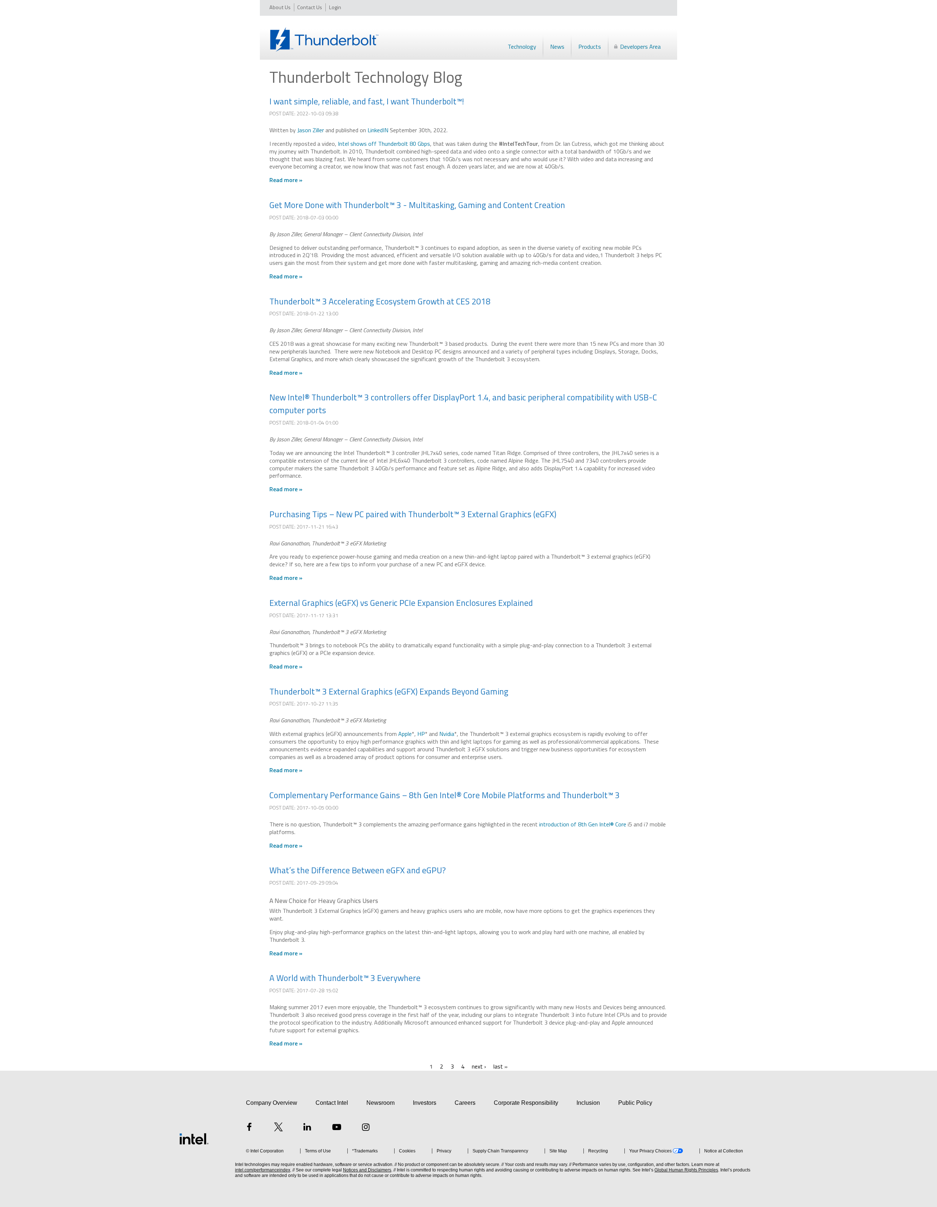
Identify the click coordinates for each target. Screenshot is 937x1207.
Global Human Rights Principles (686, 1170)
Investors (424, 1103)
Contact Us (309, 7)
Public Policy (635, 1103)
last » (500, 1066)
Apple (405, 733)
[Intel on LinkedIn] (307, 1128)
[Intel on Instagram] (365, 1128)
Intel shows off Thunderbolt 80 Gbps (384, 143)
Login (335, 7)
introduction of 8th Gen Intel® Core (582, 824)
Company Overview (271, 1103)
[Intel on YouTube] (337, 1128)
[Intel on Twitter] (278, 1128)
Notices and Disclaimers (367, 1170)
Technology (522, 46)
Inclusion (588, 1103)
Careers (465, 1103)
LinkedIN (377, 130)
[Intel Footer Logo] (194, 1139)
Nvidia (446, 733)
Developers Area (640, 46)
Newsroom (380, 1103)
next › (479, 1066)
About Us (280, 7)
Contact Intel (332, 1103)
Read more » (285, 179)
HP (421, 733)
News (557, 46)
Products (589, 46)
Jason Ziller (311, 130)
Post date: (282, 114)
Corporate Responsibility (526, 1103)
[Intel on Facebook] (249, 1128)
